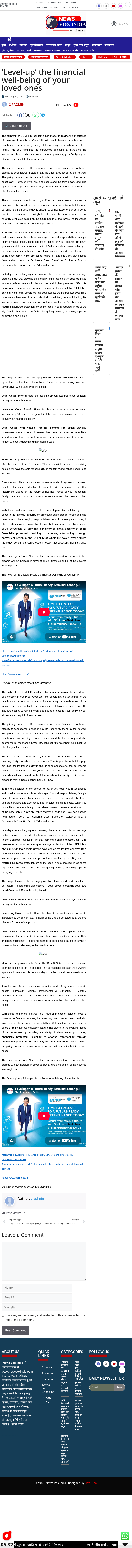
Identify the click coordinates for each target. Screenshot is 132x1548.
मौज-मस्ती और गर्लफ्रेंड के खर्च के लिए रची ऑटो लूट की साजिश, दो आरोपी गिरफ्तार (79, 1377)
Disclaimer (70, 2)
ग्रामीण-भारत (52, 50)
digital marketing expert (43, 1404)
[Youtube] (113, 6)
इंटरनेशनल (36, 45)
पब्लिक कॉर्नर (70, 50)
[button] (20, 115)
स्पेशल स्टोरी (88, 50)
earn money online (64, 1468)
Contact (41, 2)
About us (56, 2)
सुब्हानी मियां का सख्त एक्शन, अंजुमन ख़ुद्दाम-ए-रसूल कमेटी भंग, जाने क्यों (99, 350)
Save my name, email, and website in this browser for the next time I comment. (45, 1317)
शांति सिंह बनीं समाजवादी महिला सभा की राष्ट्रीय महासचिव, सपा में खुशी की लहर (101, 284)
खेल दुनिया (8, 50)
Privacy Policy (70, 7)
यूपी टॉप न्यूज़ (81, 45)
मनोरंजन (109, 45)
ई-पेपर (12, 45)
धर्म (29, 50)
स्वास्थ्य (38, 50)
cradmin (37, 1198)
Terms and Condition (46, 7)
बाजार (20, 50)
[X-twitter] (106, 6)
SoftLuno (91, 1483)
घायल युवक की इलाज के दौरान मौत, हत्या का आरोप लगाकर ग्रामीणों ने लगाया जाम (119, 293)
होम (4, 45)
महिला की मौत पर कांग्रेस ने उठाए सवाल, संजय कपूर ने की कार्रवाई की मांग (99, 230)
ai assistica (91, 1394)
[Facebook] (99, 6)
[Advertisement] (44, 346)
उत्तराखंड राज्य (54, 45)
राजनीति (97, 45)
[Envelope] (120, 6)
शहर (67, 45)
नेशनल (23, 45)
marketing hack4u (9, 1435)
